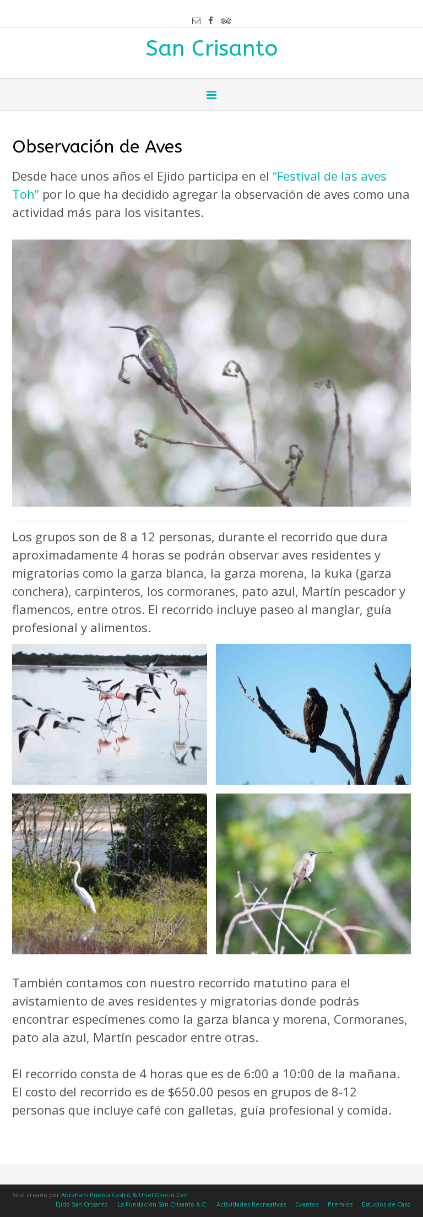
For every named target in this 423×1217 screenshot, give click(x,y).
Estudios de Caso (386, 1204)
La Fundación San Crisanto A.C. (162, 1204)
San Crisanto (211, 47)
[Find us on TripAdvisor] (226, 21)
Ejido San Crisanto (82, 1204)
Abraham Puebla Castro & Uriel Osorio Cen (124, 1195)
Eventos (306, 1204)
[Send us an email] (196, 21)
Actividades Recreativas (251, 1204)
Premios (340, 1204)
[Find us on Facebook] (210, 21)
